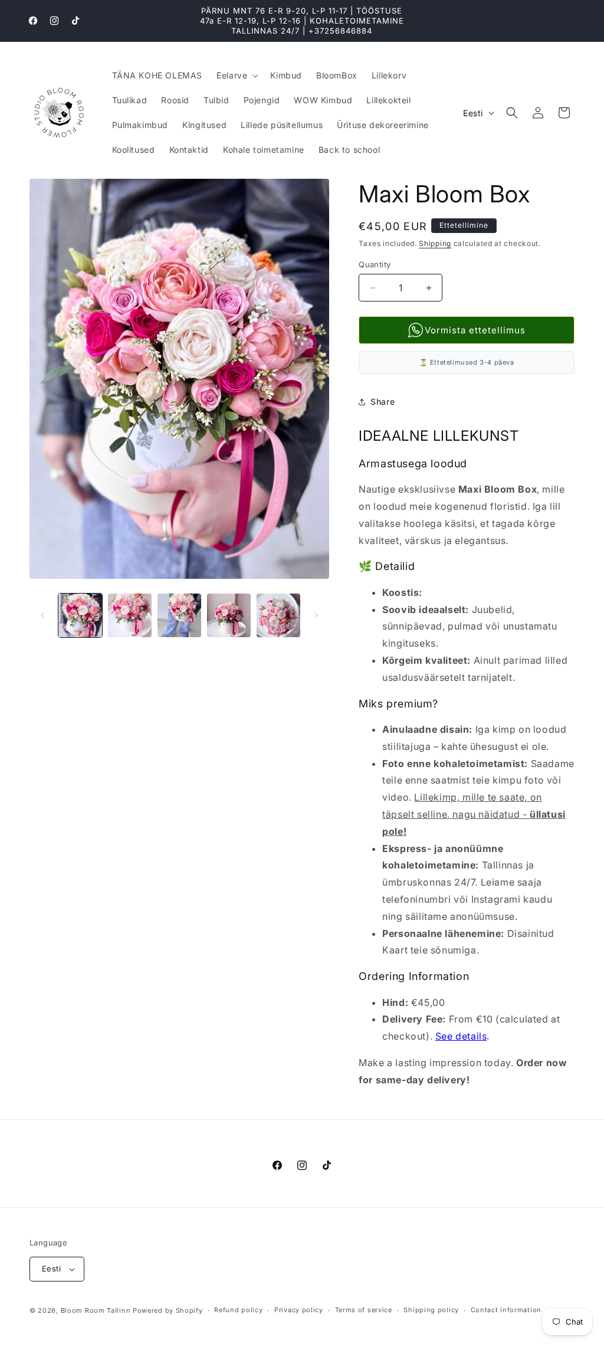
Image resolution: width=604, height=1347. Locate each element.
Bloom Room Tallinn (96, 1310)
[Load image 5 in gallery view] (278, 615)
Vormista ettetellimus (475, 330)
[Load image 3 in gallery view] (179, 615)
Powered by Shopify (168, 1310)
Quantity (374, 264)
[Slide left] (42, 615)
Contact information (506, 1310)
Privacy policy (298, 1310)
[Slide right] (316, 615)
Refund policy (238, 1310)
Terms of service (363, 1310)
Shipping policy (431, 1310)
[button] (236, 75)
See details (461, 1036)
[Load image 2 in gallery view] (130, 615)
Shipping (435, 243)
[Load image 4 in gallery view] (229, 615)
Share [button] (382, 401)
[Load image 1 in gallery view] (80, 615)
